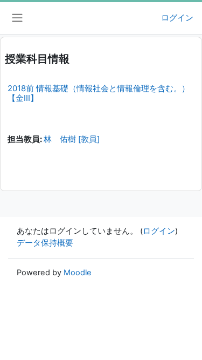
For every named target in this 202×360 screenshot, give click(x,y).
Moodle (78, 272)
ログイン (177, 18)
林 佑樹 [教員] (72, 139)
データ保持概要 (45, 243)
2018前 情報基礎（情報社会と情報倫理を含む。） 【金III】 (99, 93)
